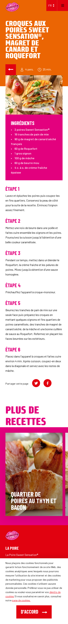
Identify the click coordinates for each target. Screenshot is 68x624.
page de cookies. (21, 600)
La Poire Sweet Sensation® (21, 554)
